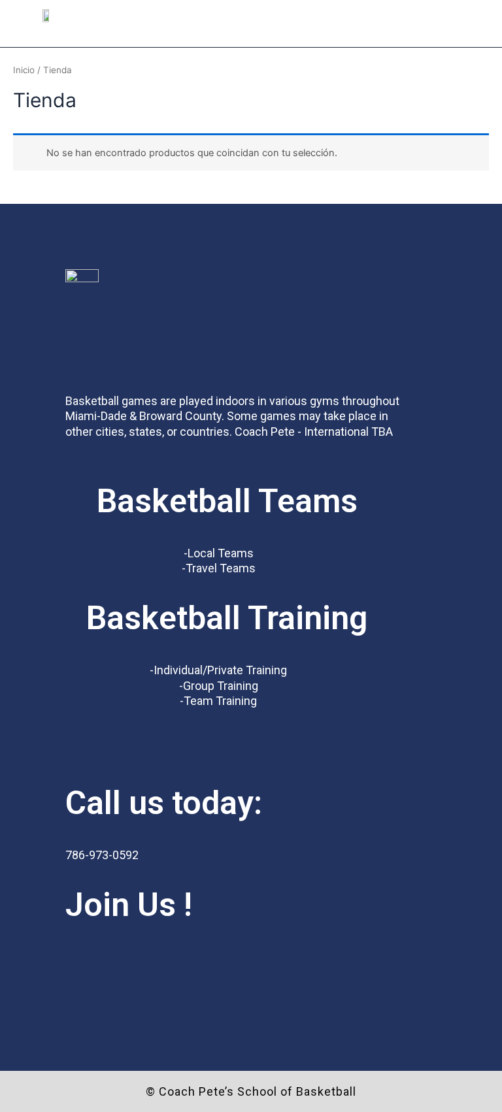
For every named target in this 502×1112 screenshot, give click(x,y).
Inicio (24, 70)
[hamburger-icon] (467, 32)
